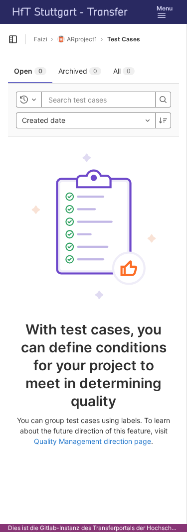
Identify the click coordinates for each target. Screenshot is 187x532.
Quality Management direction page (92, 441)
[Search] (163, 99)
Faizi (40, 39)
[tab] (30, 71)
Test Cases (123, 39)
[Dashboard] (70, 12)
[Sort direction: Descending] (163, 120)
